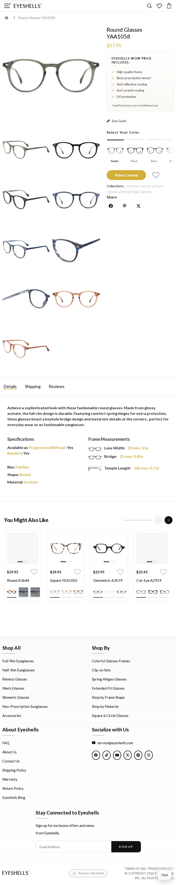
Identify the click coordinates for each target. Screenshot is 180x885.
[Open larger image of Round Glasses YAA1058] (51, 74)
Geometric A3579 (107, 580)
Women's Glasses (15, 697)
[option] (22, 569)
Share (112, 197)
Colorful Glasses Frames (111, 661)
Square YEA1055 (63, 580)
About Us (9, 752)
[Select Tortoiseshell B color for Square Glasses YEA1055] (78, 592)
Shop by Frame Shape (108, 697)
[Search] (149, 5)
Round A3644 (18, 580)
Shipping (33, 386)
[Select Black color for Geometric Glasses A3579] (98, 592)
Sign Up (126, 846)
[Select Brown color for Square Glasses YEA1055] (66, 592)
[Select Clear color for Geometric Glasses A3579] (109, 592)
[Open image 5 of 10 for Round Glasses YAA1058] (76, 199)
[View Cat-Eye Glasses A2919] (152, 548)
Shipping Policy (14, 770)
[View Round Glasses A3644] (22, 548)
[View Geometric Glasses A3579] (109, 548)
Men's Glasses (13, 688)
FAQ (5, 742)
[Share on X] (138, 206)
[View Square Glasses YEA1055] (66, 548)
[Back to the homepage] (10, 18)
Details (10, 386)
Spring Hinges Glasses (109, 679)
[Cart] (169, 5)
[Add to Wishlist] (155, 175)
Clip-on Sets (101, 670)
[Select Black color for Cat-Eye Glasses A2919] (153, 592)
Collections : (116, 186)
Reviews (56, 386)
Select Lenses (126, 175)
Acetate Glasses (139, 186)
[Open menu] (7, 5)
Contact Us (11, 761)
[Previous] (158, 520)
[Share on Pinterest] (124, 206)
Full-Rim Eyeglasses (18, 661)
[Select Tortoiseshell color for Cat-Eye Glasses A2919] (164, 592)
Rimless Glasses (14, 679)
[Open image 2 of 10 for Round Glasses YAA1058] (26, 149)
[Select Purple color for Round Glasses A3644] (35, 592)
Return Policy (13, 788)
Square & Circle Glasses (110, 715)
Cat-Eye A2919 (148, 580)
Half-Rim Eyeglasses (18, 670)
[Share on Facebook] (111, 206)
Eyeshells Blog (13, 797)
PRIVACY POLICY (160, 869)
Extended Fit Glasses (108, 688)
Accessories (11, 715)
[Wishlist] (159, 5)
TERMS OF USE (135, 869)
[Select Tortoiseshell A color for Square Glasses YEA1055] (55, 592)
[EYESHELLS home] (27, 6)
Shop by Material (105, 706)
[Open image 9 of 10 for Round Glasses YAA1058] (76, 299)
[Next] (168, 520)
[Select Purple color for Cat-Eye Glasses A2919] (141, 592)
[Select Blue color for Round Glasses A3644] (23, 592)
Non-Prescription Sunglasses (25, 706)
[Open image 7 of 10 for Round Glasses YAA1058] (76, 249)
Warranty (9, 779)
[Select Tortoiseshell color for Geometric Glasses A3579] (121, 592)
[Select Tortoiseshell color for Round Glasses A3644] (11, 592)
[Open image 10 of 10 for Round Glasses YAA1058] (26, 349)
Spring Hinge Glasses (136, 192)
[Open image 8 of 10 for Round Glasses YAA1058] (26, 299)
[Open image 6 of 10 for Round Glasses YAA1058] (26, 249)
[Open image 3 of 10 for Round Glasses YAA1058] (76, 149)
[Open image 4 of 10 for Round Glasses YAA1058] (26, 199)
